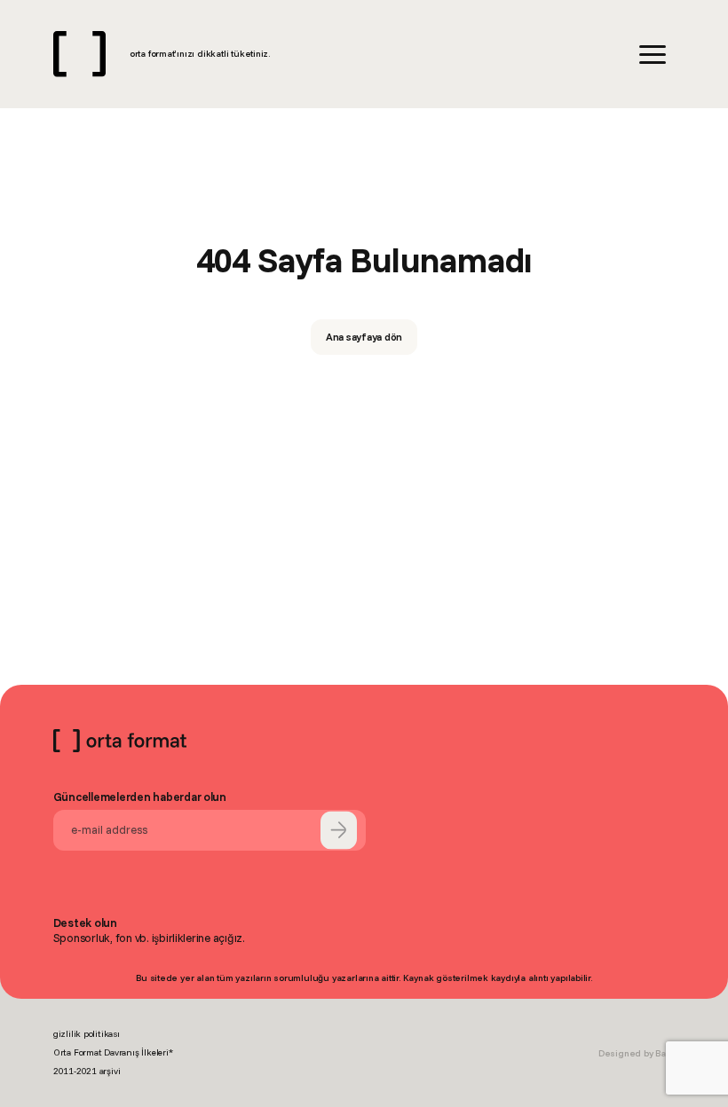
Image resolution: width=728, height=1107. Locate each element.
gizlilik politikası (86, 1034)
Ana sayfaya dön (364, 336)
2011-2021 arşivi (87, 1071)
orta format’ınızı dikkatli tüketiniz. (200, 53)
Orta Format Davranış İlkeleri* (113, 1052)
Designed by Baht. (636, 1053)
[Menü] (652, 54)
